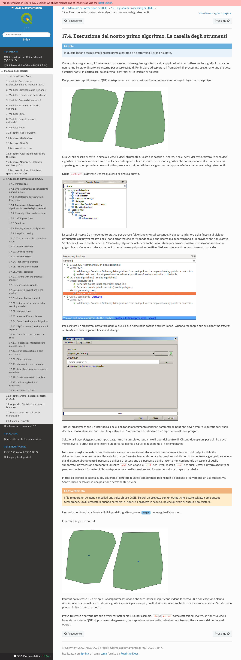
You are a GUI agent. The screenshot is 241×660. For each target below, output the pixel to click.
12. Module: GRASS (17, 143)
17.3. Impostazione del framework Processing (26, 198)
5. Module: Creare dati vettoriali (23, 100)
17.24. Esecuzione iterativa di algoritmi (28, 321)
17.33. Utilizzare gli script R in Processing (24, 384)
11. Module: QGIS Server (19, 138)
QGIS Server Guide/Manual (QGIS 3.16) (25, 65)
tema (104, 653)
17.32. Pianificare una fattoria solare (27, 377)
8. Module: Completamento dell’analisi (21, 121)
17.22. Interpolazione (20, 311)
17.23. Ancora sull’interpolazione (25, 316)
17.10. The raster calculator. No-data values (27, 240)
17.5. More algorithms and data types (28, 213)
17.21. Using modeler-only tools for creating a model (27, 305)
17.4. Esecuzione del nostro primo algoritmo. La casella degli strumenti (27, 207)
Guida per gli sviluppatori (17, 457)
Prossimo (221, 20)
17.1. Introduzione (18, 184)
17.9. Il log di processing (21, 233)
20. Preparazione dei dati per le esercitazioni (23, 414)
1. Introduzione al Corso (19, 76)
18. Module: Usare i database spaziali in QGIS (26, 397)
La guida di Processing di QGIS (132, 8)
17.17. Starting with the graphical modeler (26, 278)
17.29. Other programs (20, 359)
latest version (105, 3)
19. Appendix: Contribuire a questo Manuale (25, 406)
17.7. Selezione (17, 223)
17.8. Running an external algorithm (27, 228)
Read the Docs (129, 653)
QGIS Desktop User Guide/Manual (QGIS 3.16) (23, 59)
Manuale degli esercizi (16, 71)
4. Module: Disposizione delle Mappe (26, 95)
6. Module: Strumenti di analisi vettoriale (22, 107)
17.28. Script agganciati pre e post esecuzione (26, 352)
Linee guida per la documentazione (23, 439)
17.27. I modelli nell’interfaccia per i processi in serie (27, 344)
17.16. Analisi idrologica (21, 272)
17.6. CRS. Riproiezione (21, 218)
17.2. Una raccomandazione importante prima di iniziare (28, 190)
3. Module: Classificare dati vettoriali (26, 90)
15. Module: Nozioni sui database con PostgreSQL (24, 163)
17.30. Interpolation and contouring (27, 364)
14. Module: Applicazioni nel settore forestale (25, 155)
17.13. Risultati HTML (20, 257)
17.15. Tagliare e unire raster (23, 267)
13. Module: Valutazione (19, 148)
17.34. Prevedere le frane (22, 391)
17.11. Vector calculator (21, 247)
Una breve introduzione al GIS (20, 426)
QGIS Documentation (28, 8)
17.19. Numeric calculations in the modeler (26, 291)
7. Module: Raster (15, 114)
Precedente (74, 20)
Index (26, 39)
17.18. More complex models (23, 285)
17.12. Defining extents (21, 252)
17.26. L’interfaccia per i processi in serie (26, 336)
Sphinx (84, 653)
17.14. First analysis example (23, 262)
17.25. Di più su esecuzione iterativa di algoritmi (28, 328)
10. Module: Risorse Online (20, 132)
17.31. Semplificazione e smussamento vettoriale (28, 371)
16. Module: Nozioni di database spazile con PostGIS (23, 172)
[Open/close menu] (2, 71)
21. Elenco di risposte (17, 421)
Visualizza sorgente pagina (214, 13)
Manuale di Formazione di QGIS (87, 8)
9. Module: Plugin (15, 127)
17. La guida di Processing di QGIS (24, 179)
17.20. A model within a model (24, 298)
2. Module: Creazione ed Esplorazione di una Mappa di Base (25, 83)
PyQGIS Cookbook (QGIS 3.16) (21, 452)
